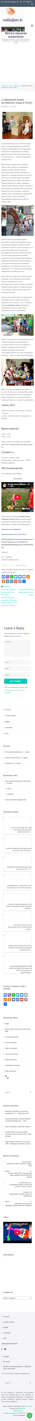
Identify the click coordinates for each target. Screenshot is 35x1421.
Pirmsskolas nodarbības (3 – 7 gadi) (17, 752)
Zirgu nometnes (10, 1071)
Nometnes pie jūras (11, 1037)
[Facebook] (28, 4)
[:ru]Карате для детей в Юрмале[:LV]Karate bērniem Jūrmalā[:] (18, 1204)
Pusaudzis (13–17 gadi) (12, 763)
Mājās (7, 1024)
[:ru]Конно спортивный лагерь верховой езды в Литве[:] (26, 592)
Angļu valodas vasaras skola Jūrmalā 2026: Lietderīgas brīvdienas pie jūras (18, 1143)
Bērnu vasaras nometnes (16, 34)
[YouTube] (32, 4)
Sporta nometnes (11, 1048)
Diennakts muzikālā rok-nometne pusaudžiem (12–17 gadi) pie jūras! (17, 1112)
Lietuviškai (8, 727)
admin (5, 106)
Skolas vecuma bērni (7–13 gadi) (16, 758)
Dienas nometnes (11, 1043)
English (7, 722)
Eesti (6, 733)
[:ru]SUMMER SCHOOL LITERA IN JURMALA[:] (20, 1195)
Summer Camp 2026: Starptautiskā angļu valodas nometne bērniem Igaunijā (20, 1175)
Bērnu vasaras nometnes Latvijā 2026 (17, 781)
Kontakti (6, 1356)
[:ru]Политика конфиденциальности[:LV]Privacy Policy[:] (17, 1412)
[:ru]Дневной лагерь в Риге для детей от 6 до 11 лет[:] (20, 1185)
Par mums (6, 1362)
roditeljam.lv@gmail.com (11, 2)
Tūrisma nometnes (11, 1054)
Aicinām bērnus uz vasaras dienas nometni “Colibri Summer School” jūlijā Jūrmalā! (18, 1134)
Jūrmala (9, 783)
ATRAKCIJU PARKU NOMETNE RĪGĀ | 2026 (19, 1165)
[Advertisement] (17, 63)
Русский (8, 710)
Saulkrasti (10, 794)
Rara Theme (28, 1406)
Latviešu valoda (10, 716)
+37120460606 (26, 2)
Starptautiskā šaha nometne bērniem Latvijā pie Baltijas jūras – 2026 (18, 1120)
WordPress (21, 1409)
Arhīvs (9, 789)
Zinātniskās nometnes (12, 1065)
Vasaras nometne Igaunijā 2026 (15, 800)
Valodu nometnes (11, 1060)
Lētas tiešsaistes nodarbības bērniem (18, 1127)
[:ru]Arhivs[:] (7, 586)
